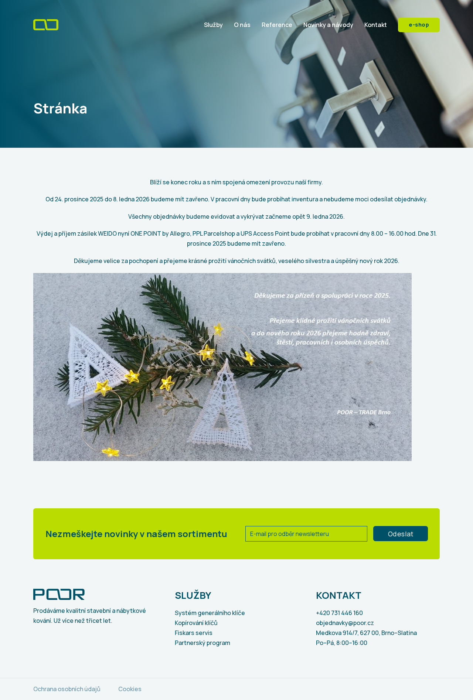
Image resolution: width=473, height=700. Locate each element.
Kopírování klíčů (196, 623)
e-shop (419, 24)
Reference (277, 25)
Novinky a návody (328, 25)
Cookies (130, 689)
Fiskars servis (193, 633)
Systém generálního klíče (210, 613)
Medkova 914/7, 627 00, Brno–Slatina (366, 633)
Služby (213, 25)
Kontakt (375, 25)
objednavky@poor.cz (345, 623)
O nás (242, 25)
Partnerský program (202, 643)
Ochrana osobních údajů (67, 689)
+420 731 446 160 (339, 613)
